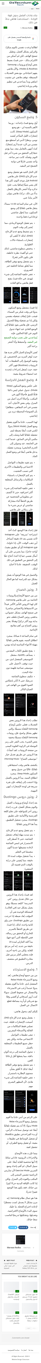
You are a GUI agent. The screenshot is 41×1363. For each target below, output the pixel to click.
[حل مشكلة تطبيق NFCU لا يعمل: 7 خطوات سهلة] (29, 1308)
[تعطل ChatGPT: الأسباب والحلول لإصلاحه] (11, 1287)
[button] (20, 39)
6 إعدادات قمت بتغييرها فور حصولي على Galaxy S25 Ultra (29, 1266)
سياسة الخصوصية (13, 1350)
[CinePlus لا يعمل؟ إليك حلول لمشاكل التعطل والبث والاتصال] (11, 1308)
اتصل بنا (24, 1350)
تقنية (5, 27)
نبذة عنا (31, 1350)
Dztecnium (25, 1359)
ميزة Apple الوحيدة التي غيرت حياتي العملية (10, 1266)
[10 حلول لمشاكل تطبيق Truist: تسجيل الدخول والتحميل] (29, 1287)
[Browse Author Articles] (20, 1239)
